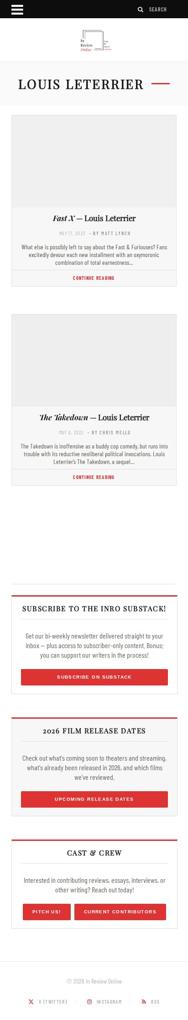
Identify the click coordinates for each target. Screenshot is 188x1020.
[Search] (141, 9)
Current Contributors (120, 911)
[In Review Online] (94, 41)
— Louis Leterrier (94, 218)
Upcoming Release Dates (94, 799)
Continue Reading (94, 278)
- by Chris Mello (109, 432)
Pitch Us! (46, 911)
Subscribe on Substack (94, 677)
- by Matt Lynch (110, 233)
